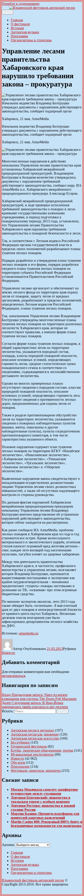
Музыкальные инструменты (32, 754)
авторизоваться (13, 676)
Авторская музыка (25, 32)
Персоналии (20, 766)
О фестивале (20, 24)
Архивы (8, 845)
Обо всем (18, 762)
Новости (8, 653)
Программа (19, 36)
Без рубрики (20, 742)
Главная (17, 20)
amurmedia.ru (28, 633)
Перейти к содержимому (21, 4)
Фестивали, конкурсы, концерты (36, 770)
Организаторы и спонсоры (31, 40)
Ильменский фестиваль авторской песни (33, 880)
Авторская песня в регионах (32, 730)
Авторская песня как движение (35, 734)
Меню (7, 12)
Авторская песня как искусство (35, 738)
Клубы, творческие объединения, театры (42, 750)
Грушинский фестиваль (29, 746)
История (17, 28)
